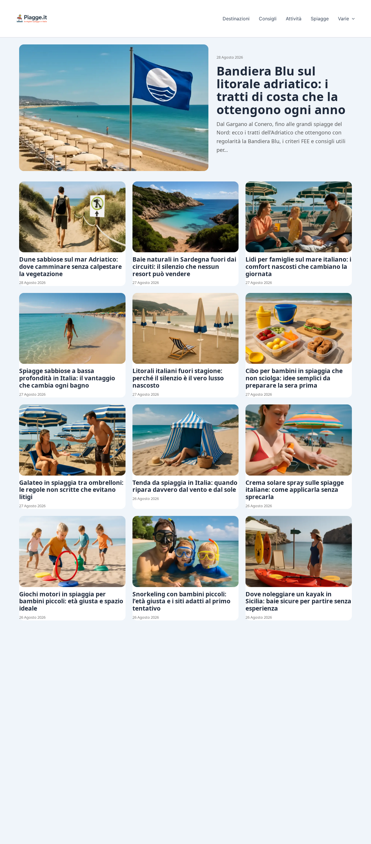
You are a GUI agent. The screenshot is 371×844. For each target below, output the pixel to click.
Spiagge (320, 18)
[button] (352, 18)
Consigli (268, 18)
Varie (343, 18)
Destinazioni (236, 18)
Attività (293, 18)
